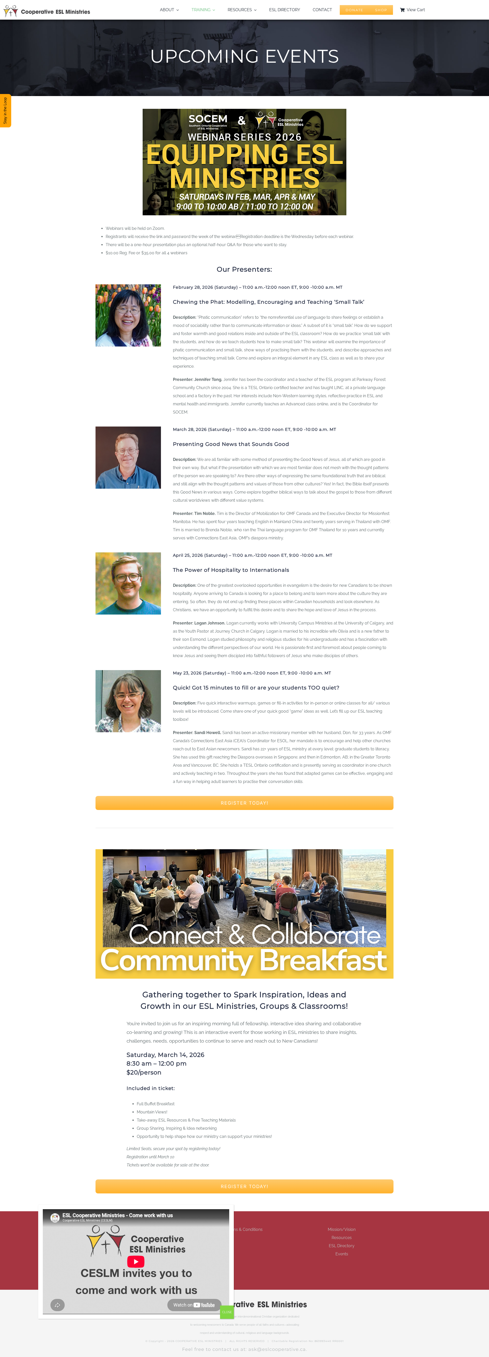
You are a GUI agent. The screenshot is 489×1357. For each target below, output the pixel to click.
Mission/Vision (342, 1229)
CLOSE (227, 1312)
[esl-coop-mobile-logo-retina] (46, 7)
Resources (342, 1237)
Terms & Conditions (244, 1229)
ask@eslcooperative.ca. (277, 1349)
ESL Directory (342, 1245)
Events (341, 1254)
